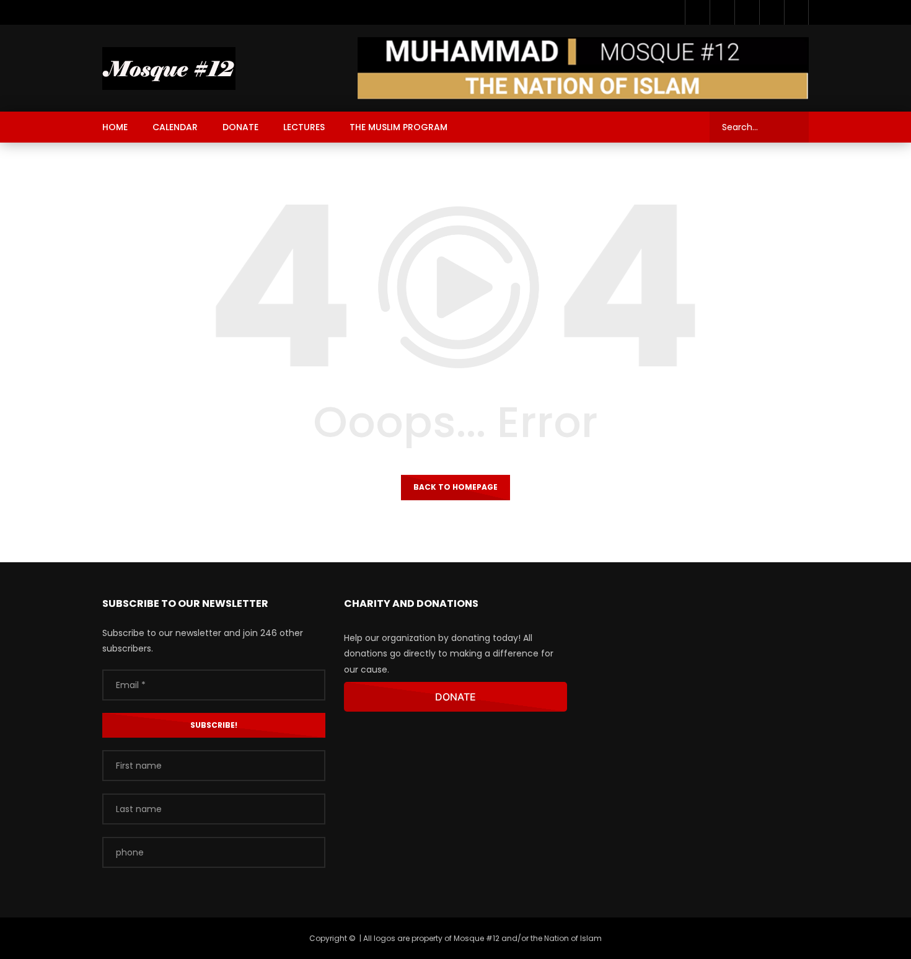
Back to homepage (455, 487)
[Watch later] (746, 12)
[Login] (796, 12)
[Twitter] (722, 12)
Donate (240, 127)
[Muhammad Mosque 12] (168, 68)
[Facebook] (697, 12)
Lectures (304, 127)
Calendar (175, 127)
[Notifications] (771, 12)
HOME (115, 127)
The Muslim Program (398, 127)
